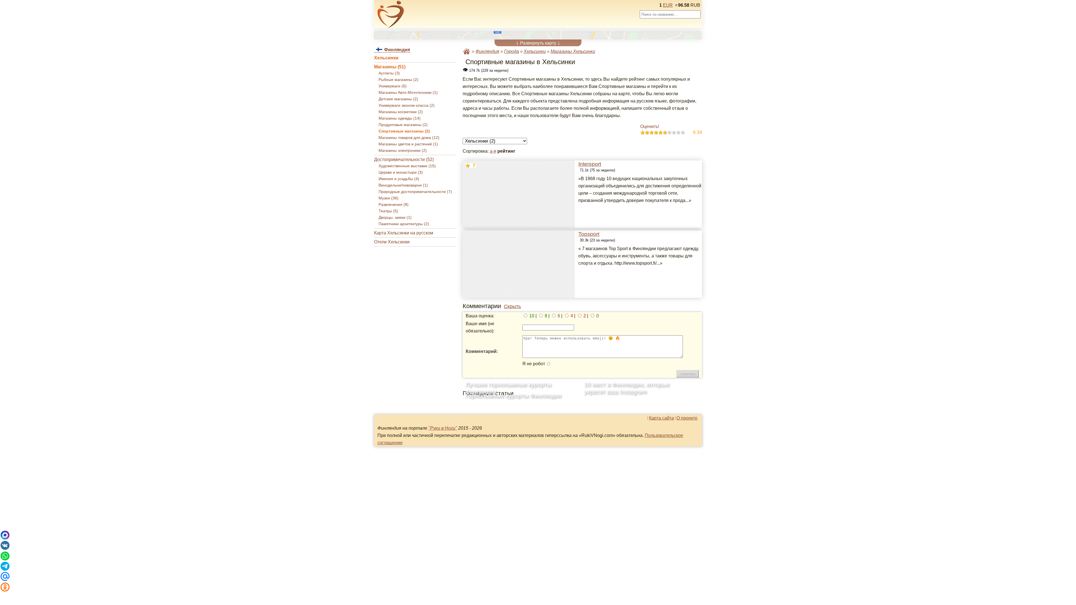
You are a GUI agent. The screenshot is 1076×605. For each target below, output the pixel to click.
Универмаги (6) (393, 86)
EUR (668, 5)
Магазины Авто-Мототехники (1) (408, 92)
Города (511, 51)
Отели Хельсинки (392, 242)
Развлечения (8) (394, 205)
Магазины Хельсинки (573, 51)
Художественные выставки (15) (407, 166)
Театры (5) (388, 211)
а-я (493, 151)
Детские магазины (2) (398, 99)
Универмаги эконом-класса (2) (407, 105)
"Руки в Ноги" (442, 428)
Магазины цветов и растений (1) (408, 144)
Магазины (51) (389, 67)
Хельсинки (386, 58)
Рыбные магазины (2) (398, 80)
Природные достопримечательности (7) (415, 192)
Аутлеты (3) (389, 73)
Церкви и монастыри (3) (401, 172)
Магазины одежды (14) (400, 118)
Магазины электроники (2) (403, 150)
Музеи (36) (388, 198)
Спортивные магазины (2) (404, 131)
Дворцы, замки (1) (395, 217)
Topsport (588, 234)
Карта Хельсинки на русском (403, 233)
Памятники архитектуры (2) (404, 224)
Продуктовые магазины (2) (403, 125)
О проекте (686, 418)
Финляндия (487, 51)
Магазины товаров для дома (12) (409, 138)
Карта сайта (661, 418)
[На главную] (391, 14)
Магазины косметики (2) (401, 112)
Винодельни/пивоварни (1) (403, 185)
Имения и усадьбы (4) (399, 179)
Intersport (589, 164)
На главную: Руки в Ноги (466, 51)
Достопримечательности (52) (404, 159)
